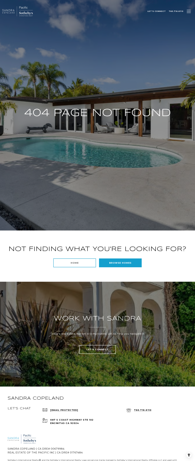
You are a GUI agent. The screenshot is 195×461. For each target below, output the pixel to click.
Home (75, 262)
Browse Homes (120, 262)
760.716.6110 (142, 410)
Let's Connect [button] (97, 349)
